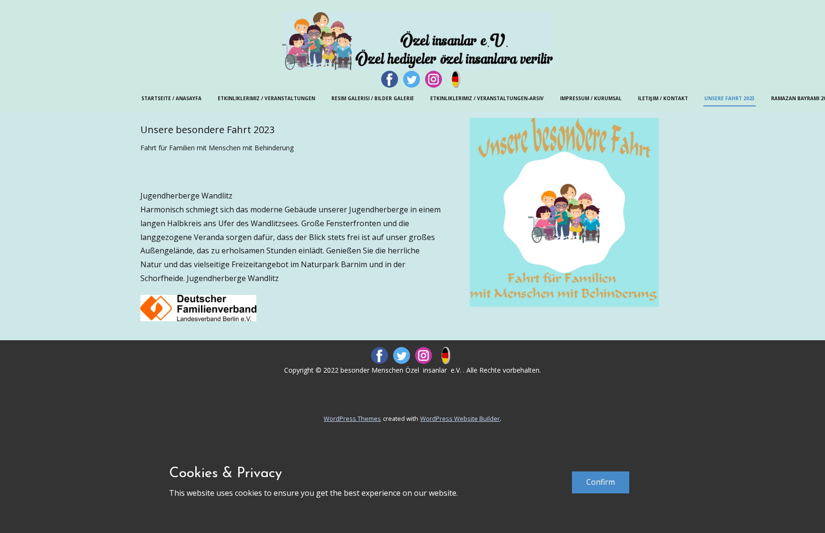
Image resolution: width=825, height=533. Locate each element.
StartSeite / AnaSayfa (171, 98)
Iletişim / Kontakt (663, 98)
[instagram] (433, 79)
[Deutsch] (455, 79)
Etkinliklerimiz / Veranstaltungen (266, 98)
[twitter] (411, 79)
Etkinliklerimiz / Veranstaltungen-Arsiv (487, 98)
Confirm (600, 482)
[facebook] (389, 79)
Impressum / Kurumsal (591, 98)
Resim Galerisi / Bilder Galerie (372, 98)
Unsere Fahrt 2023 (729, 98)
